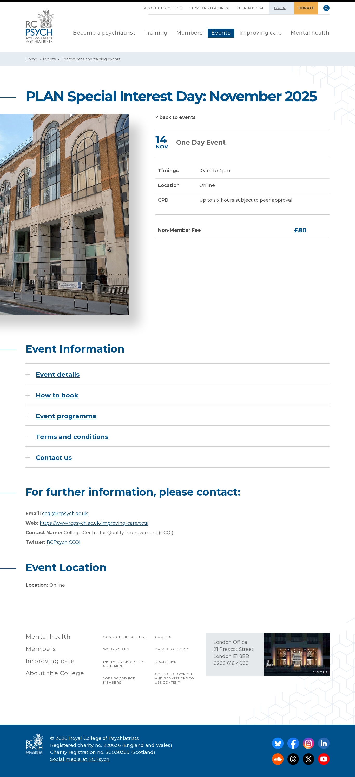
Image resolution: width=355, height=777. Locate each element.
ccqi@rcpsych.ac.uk (65, 513)
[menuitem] (104, 33)
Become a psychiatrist (104, 33)
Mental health (310, 33)
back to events (178, 117)
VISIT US (320, 672)
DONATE (306, 8)
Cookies (163, 637)
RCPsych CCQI (63, 542)
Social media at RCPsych (80, 759)
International (250, 8)
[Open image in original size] (40, 26)
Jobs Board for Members (119, 680)
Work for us (116, 649)
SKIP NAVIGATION (135, 6)
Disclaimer (166, 662)
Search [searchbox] (326, 8)
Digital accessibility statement (123, 664)
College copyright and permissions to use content (174, 678)
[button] (52, 374)
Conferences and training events (90, 59)
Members (189, 33)
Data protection (172, 649)
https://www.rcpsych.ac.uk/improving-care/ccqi (94, 523)
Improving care (260, 33)
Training (156, 33)
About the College (163, 8)
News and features (209, 8)
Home (31, 59)
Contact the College (124, 637)
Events (221, 33)
